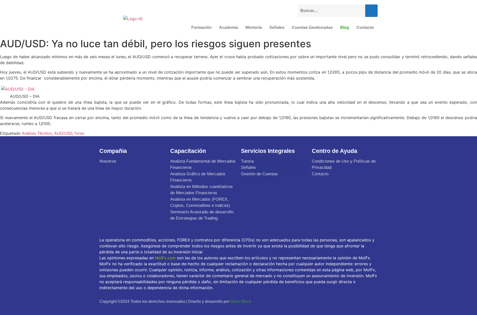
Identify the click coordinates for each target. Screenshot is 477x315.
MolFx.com (165, 257)
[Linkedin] (372, 301)
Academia (228, 27)
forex (79, 133)
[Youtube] (360, 301)
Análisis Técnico (37, 133)
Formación (201, 27)
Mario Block (240, 301)
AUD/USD (63, 133)
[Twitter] (349, 301)
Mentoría (253, 27)
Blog (344, 27)
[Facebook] (337, 301)
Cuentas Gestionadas (312, 27)
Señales (276, 27)
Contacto (365, 27)
